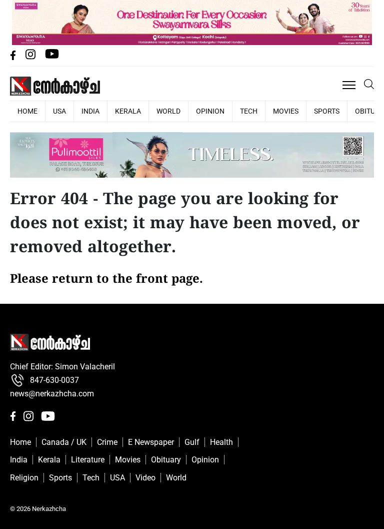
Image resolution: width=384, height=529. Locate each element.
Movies (285, 111)
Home (20, 442)
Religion (24, 477)
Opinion (210, 111)
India (91, 111)
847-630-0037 (54, 380)
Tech (249, 111)
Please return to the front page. (106, 279)
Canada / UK (64, 442)
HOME (28, 111)
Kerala (128, 111)
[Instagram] (32, 57)
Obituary (166, 459)
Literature (87, 459)
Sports (327, 111)
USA (59, 111)
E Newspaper (151, 442)
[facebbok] (14, 57)
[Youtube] (52, 57)
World (168, 111)
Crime (107, 442)
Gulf (192, 442)
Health (221, 442)
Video (146, 477)
